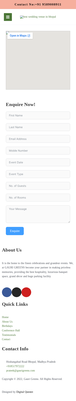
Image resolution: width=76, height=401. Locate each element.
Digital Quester (24, 391)
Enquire (15, 231)
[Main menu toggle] (8, 17)
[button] (38, 4)
